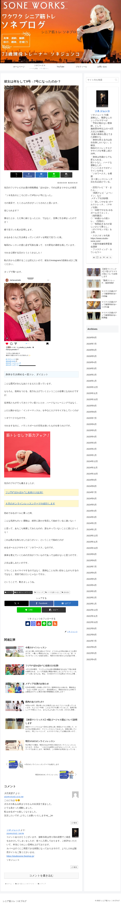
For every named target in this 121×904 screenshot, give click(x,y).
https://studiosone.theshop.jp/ (20, 856)
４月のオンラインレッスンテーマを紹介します (30, 503)
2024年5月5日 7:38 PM (15, 833)
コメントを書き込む (41, 875)
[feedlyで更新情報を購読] (49, 623)
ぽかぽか (66, 592)
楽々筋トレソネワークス (24, 592)
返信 (75, 823)
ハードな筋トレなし (53, 592)
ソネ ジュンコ (13, 830)
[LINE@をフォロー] (44, 623)
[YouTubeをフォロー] (38, 623)
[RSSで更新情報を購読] (55, 623)
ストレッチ (39, 592)
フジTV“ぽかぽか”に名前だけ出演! (24, 492)
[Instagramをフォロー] (33, 623)
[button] (66, 175)
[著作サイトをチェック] (27, 623)
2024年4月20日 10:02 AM (13, 797)
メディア (9, 592)
